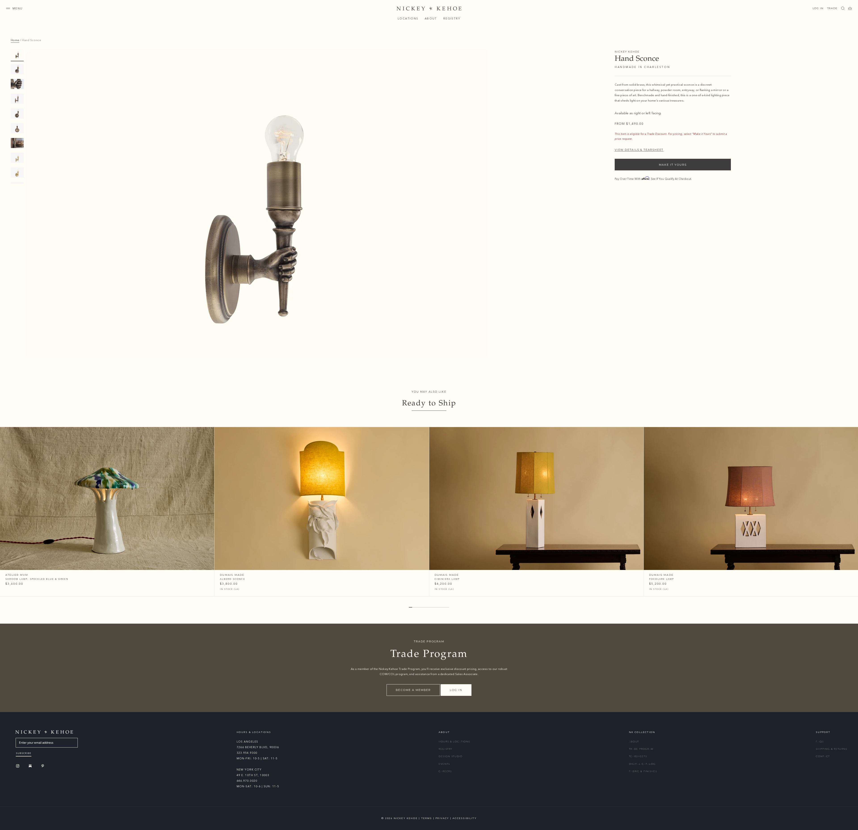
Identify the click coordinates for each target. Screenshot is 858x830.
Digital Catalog (642, 764)
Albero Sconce (232, 579)
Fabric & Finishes (643, 771)
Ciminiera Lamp (447, 579)
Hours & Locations (454, 741)
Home (15, 40)
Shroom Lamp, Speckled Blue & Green (36, 579)
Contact (823, 756)
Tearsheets (638, 756)
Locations (408, 18)
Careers (445, 771)
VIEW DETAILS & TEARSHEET (639, 149)
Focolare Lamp (661, 579)
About (431, 18)
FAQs (820, 741)
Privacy (442, 818)
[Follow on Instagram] (18, 766)
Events (444, 764)
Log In (818, 8)
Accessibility (464, 818)
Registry (451, 18)
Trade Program (641, 749)
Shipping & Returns (831, 749)
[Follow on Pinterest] (43, 766)
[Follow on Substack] (31, 766)
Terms (426, 818)
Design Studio (450, 756)
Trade (832, 8)
